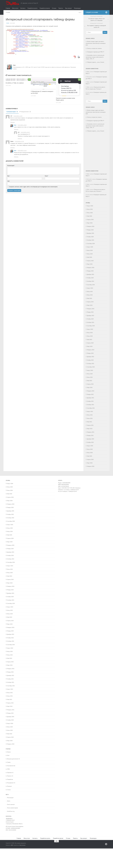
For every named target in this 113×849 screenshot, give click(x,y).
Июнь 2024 (90, 295)
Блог (8, 755)
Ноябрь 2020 (90, 442)
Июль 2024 (90, 291)
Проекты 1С (10, 776)
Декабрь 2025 (90, 233)
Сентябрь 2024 (91, 284)
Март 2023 (89, 346)
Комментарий (11, 165)
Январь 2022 (90, 394)
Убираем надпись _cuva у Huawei (95, 62)
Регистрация (10, 797)
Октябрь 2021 (90, 404)
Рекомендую (77, 8)
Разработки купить (33, 8)
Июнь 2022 (90, 377)
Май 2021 (89, 421)
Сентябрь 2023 (91, 325)
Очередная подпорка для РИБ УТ (95, 51)
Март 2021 (89, 428)
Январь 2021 (90, 435)
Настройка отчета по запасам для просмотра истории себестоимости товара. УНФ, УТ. (95, 57)
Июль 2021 (90, 415)
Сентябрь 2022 (91, 367)
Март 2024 (89, 305)
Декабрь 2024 (90, 274)
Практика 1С (10, 772)
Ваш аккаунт (68, 8)
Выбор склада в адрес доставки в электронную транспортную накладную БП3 (96, 43)
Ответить (12, 122)
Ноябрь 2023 (90, 319)
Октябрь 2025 (90, 240)
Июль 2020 (90, 449)
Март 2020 (89, 463)
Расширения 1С (11, 782)
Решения (9, 786)
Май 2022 (89, 380)
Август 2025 (90, 247)
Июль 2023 (90, 332)
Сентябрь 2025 (91, 243)
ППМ (8, 769)
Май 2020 (89, 456)
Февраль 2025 (90, 267)
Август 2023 (90, 329)
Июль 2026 (90, 209)
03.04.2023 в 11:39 (19, 141)
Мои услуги (15, 8)
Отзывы (54, 8)
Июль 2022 (90, 373)
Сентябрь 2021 (91, 408)
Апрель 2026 (90, 219)
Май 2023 (89, 339)
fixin (7, 23)
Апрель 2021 (90, 425)
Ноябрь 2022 (90, 360)
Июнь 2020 (90, 452)
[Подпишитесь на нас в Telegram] (106, 12)
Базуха (9, 752)
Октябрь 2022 (90, 363)
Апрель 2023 (90, 343)
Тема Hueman (22, 845)
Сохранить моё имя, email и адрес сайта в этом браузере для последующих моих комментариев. (33, 186)
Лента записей (11, 804)
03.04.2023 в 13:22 (22, 150)
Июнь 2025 (90, 253)
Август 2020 (90, 445)
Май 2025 (89, 257)
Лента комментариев (12, 807)
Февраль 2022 (90, 391)
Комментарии (12, 111)
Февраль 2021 (90, 432)
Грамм (8, 12)
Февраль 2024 (90, 308)
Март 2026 (89, 223)
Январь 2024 (90, 312)
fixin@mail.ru (9, 818)
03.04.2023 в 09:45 (22, 125)
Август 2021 (90, 411)
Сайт (8, 181)
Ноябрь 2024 (90, 277)
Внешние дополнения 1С (13, 758)
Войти (8, 801)
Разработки (10, 779)
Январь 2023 (90, 353)
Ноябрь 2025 (90, 236)
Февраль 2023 (90, 349)
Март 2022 (89, 387)
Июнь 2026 (90, 212)
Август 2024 (90, 288)
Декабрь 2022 (90, 356)
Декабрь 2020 (90, 439)
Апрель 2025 (90, 260)
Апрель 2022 (90, 384)
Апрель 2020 (90, 459)
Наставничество (11, 765)
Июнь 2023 (90, 336)
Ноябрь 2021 (90, 401)
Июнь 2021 (90, 418)
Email (46, 176)
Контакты (22, 8)
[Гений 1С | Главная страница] (12, 3)
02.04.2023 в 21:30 (18, 116)
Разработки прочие (45, 8)
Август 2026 (90, 205)
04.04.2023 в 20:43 (25, 132)
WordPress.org (10, 811)
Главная (8, 8)
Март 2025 (89, 264)
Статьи (9, 789)
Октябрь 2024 (90, 281)
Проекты (60, 8)
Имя (8, 176)
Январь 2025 (90, 271)
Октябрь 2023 (90, 322)
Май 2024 (89, 298)
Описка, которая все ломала (94, 48)
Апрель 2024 (90, 301)
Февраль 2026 (90, 226)
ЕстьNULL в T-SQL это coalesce (15, 83)
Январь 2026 (90, 229)
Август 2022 (90, 370)
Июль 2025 (90, 250)
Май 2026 (89, 216)
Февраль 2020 (90, 466)
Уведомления (25, 111)
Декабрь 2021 (90, 397)
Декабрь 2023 (90, 315)
